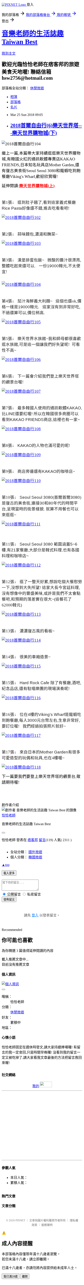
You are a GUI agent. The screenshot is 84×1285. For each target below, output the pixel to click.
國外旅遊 (35, 852)
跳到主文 (9, 53)
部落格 (15, 102)
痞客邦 (33, 840)
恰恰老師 (9, 815)
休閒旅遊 (37, 88)
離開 (25, 1276)
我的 (35, 1086)
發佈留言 (9, 899)
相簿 (13, 97)
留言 (42, 840)
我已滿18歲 (10, 1276)
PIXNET (20, 1220)
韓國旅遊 (35, 857)
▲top (5, 865)
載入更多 (9, 873)
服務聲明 (47, 1224)
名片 (13, 107)
